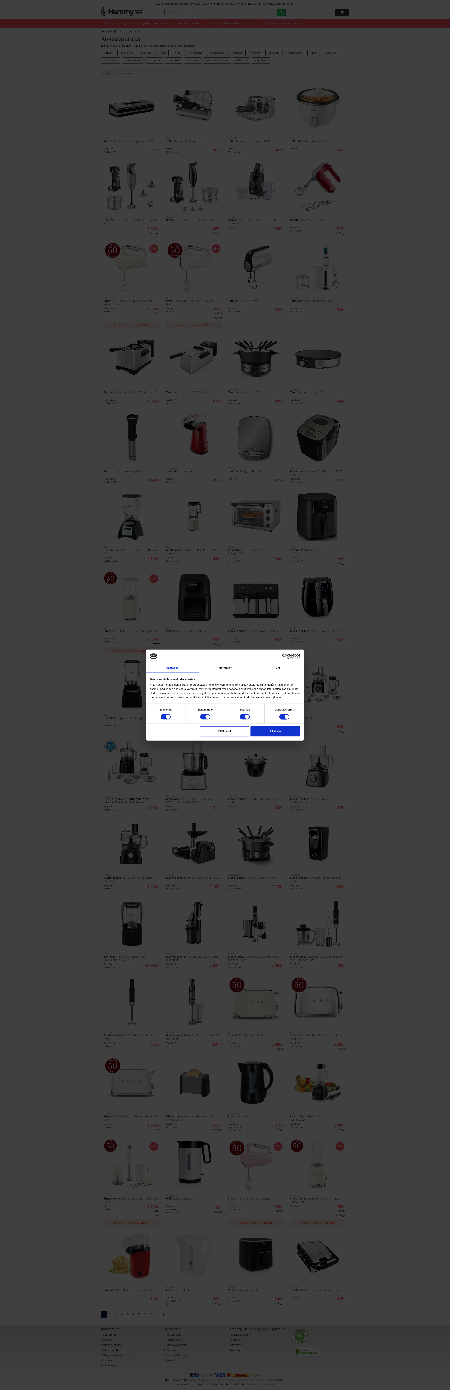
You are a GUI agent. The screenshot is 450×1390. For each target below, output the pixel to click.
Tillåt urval (224, 731)
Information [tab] (225, 667)
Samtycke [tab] (172, 667)
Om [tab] (277, 667)
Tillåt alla (275, 731)
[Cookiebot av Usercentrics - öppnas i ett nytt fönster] (284, 656)
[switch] (205, 716)
